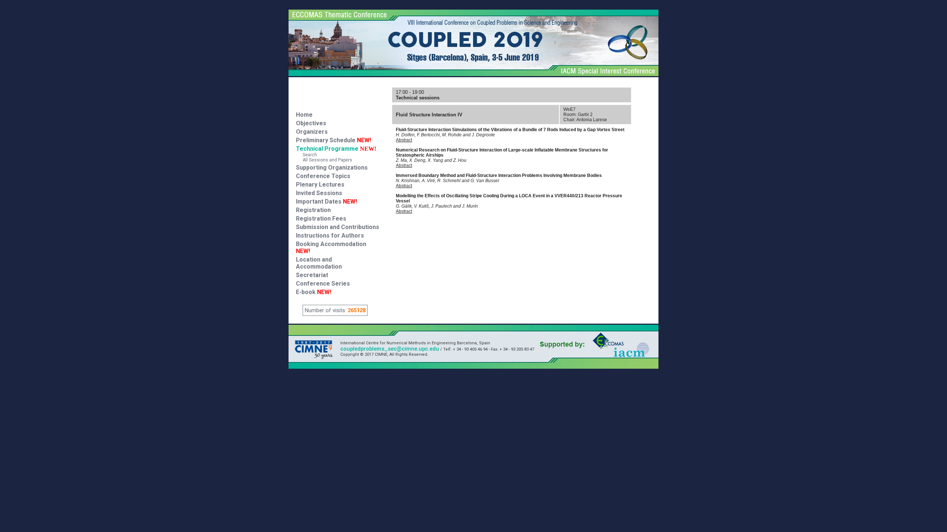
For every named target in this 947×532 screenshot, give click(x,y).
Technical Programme (327, 148)
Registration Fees (321, 218)
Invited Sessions (319, 193)
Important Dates (326, 201)
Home (304, 114)
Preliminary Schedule (333, 140)
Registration (313, 210)
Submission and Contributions (337, 227)
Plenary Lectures (320, 184)
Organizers (312, 131)
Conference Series (323, 283)
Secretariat (312, 275)
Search (306, 154)
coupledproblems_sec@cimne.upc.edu (389, 348)
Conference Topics (323, 176)
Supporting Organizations (332, 167)
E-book (313, 292)
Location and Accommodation (319, 263)
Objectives (311, 123)
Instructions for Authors (330, 235)
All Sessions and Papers (324, 160)
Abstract (404, 140)
